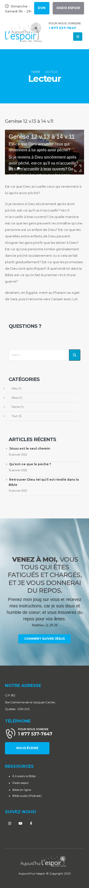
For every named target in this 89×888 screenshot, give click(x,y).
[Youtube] (20, 823)
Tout (14, 416)
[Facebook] (31, 823)
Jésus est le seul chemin (29, 448)
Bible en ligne (21, 790)
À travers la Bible (24, 776)
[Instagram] (9, 823)
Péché (16, 407)
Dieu (15, 388)
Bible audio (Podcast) (27, 796)
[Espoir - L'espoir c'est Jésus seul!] (23, 32)
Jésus (15, 397)
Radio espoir (20, 783)
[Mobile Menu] (77, 36)
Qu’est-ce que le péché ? (30, 464)
